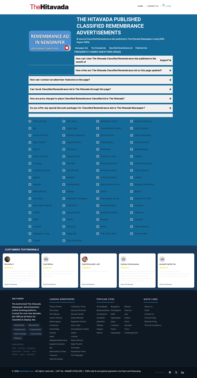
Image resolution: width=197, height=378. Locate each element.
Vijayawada (115, 332)
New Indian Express (42, 205)
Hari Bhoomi (73, 170)
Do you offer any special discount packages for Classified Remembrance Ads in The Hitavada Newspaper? (87, 108)
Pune (126, 329)
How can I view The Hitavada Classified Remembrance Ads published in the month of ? (122, 60)
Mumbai (128, 325)
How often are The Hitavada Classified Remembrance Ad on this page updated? (119, 70)
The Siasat (75, 347)
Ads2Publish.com (26, 371)
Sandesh (37, 226)
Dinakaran (72, 149)
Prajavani (139, 205)
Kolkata (100, 325)
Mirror (104, 191)
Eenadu (138, 156)
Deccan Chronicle (143, 121)
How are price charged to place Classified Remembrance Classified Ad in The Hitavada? (77, 98)
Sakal (35, 219)
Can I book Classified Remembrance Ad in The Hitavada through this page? (70, 89)
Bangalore (115, 306)
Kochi (126, 321)
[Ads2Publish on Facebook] (169, 372)
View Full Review (10, 284)
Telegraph (72, 233)
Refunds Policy (151, 321)
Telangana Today (41, 233)
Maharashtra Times (110, 184)
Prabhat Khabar (108, 205)
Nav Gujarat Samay (110, 198)
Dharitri (36, 149)
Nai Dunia (38, 198)
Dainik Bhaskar (74, 142)
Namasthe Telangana (77, 198)
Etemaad (71, 163)
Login (165, 6)
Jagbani (36, 177)
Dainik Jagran (107, 142)
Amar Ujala (72, 128)
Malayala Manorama (144, 184)
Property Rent (35, 329)
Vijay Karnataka (74, 240)
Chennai (128, 310)
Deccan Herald (142, 142)
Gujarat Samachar (41, 170)
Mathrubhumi (39, 191)
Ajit (34, 128)
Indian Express (142, 170)
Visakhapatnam (131, 332)
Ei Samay (37, 163)
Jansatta (71, 177)
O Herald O (72, 205)
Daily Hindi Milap (143, 135)
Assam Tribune (40, 135)
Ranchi (99, 332)
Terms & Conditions (153, 325)
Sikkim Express (142, 226)
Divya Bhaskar (141, 149)
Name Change (20, 334)
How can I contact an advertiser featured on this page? (60, 79)
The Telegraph (77, 355)
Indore (127, 317)
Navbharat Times (143, 198)
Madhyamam (73, 184)
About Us (149, 306)
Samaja (104, 219)
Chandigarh (116, 310)
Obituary (17, 338)
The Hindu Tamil (108, 233)
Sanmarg (71, 226)
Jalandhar (101, 321)
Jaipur (113, 321)
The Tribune (54, 314)
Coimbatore (102, 314)
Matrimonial (19, 325)
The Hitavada (141, 233)
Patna (113, 329)
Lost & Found (36, 334)
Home (140, 6)
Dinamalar (106, 149)
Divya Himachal (40, 156)
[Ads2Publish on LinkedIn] (182, 372)
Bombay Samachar (76, 135)
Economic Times (108, 156)
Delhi (113, 314)
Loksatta (37, 184)
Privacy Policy (150, 317)
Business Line (107, 135)
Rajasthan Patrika (109, 212)
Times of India (40, 121)
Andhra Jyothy (141, 128)
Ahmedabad (102, 306)
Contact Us (152, 6)
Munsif (138, 191)
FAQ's (147, 310)
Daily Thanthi (39, 142)
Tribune (37, 240)
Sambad (138, 219)
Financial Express (109, 163)
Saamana (139, 212)
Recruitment (34, 325)
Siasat (103, 226)
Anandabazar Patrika (111, 128)
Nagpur (100, 329)
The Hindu (72, 121)
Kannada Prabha (109, 177)
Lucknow (115, 325)
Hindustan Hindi (109, 170)
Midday (70, 191)
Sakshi (70, 219)
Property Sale (19, 329)
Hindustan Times (109, 121)
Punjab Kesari (73, 212)
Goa (126, 314)
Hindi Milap (54, 329)
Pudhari (37, 212)
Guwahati (101, 317)
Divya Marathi (73, 156)
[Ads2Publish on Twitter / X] (176, 372)
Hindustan (54, 325)
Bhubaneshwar (103, 310)
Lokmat (138, 177)
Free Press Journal (143, 163)
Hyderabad (115, 317)
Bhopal (127, 306)
